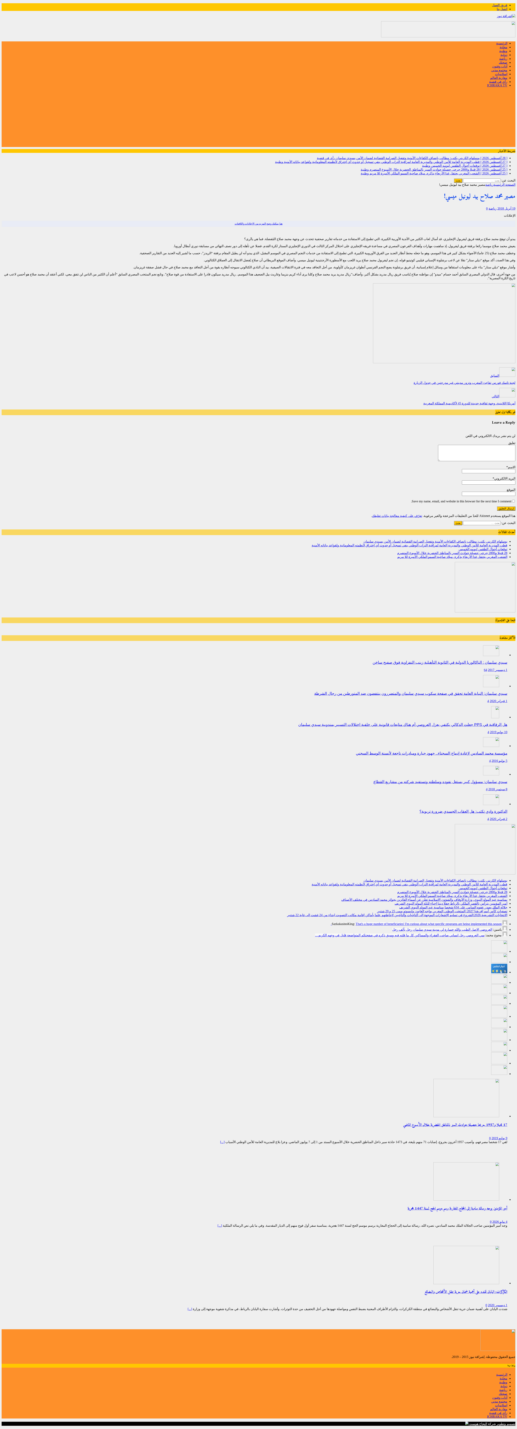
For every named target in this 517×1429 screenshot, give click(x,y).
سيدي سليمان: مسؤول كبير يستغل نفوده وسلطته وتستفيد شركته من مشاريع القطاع (440, 782)
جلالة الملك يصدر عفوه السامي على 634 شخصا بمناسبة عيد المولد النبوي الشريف (453, 907)
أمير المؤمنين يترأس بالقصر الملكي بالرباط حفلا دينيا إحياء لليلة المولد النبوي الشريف (451, 903)
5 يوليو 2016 (499, 760)
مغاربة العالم (498, 78)
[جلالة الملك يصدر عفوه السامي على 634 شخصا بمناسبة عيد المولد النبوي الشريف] (499, 1027)
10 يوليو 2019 (498, 732)
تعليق (511, 443)
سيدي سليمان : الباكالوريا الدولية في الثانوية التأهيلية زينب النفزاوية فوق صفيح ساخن (440, 662)
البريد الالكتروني (504, 478)
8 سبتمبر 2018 (497, 789)
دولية (503, 55)
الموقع (511, 489)
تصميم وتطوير (506, 1424)
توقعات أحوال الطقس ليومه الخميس (483, 549)
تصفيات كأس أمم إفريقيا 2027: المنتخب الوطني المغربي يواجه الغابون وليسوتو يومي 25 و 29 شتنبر (442, 911)
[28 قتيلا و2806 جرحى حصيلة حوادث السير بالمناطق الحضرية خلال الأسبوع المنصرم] (499, 982)
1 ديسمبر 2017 (497, 670)
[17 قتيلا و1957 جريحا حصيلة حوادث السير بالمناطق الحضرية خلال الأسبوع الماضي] (466, 1116)
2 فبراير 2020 (498, 819)
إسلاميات (501, 74)
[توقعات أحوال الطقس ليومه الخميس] (499, 972)
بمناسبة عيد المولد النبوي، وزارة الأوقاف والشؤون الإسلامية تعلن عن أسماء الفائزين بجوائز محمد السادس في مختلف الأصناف (424, 899)
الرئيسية (501, 43)
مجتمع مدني (499, 70)
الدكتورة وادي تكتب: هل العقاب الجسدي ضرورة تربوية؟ (463, 811)
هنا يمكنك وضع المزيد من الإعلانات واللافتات (259, 223)
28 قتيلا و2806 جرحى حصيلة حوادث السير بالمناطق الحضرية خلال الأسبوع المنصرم (452, 553)
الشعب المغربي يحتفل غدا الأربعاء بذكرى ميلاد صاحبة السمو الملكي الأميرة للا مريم (452, 557)
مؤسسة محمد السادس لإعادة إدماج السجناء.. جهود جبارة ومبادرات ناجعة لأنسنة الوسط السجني (431, 753)
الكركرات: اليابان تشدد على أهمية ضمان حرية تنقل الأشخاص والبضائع (466, 1292)
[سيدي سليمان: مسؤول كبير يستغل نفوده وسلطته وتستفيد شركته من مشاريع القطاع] (491, 774)
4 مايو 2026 (499, 1221)
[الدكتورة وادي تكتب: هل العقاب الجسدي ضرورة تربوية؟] (491, 804)
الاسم (511, 467)
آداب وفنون (499, 66)
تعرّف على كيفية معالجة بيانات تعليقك (397, 516)
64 (485, 670)
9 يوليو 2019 (499, 1138)
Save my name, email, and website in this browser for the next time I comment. (461, 501)
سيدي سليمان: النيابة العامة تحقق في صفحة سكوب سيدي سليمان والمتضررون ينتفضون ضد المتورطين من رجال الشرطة (410, 693)
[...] (222, 1142)
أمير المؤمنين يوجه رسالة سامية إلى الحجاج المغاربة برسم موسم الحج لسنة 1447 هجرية (457, 1208)
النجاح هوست (478, 1424)
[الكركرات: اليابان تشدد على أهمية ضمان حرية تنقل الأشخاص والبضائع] (466, 1283)
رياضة (503, 58)
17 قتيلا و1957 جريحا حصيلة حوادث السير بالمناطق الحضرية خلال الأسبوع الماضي (455, 1125)
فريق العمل (499, 5)
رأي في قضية (498, 81)
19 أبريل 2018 (506, 208)
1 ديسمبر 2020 (497, 1305)
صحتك (503, 62)
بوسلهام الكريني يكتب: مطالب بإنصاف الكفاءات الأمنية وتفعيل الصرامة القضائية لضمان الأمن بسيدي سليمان (435, 541)
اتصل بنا (502, 9)
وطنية (503, 51)
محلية (503, 47)
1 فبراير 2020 (498, 701)
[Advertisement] (258, 118)
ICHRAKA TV (497, 85)
